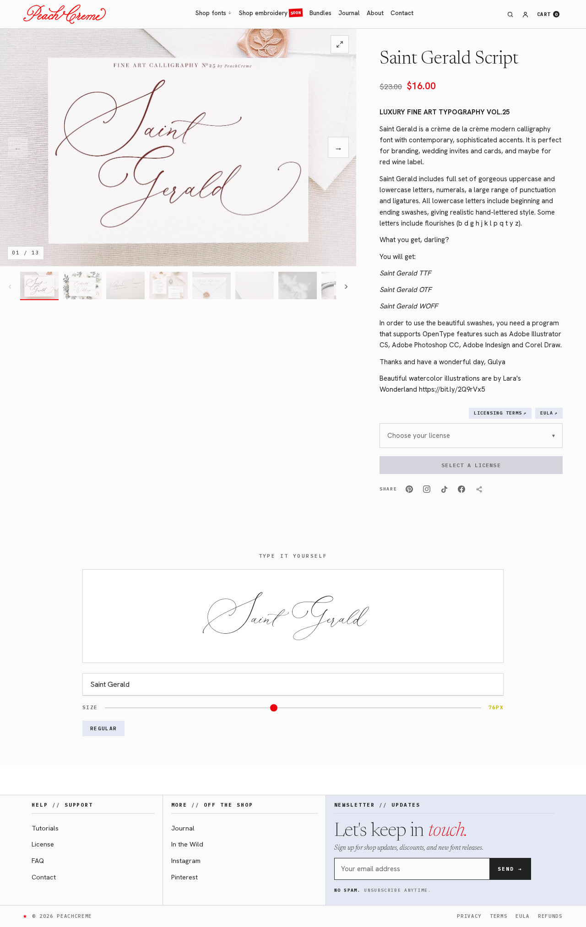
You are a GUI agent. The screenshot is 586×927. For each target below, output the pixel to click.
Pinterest (184, 877)
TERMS (498, 916)
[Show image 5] (211, 286)
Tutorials (45, 828)
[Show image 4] (168, 286)
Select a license (470, 465)
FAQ (38, 860)
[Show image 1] (39, 286)
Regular (103, 728)
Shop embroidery (270, 13)
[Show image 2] (82, 286)
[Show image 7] (297, 286)
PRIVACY (469, 916)
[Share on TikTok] (444, 489)
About (375, 13)
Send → (510, 869)
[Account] (525, 14)
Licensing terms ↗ (500, 413)
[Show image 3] (125, 286)
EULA (522, 916)
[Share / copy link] (479, 489)
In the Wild (187, 844)
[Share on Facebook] (461, 489)
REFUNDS (550, 916)
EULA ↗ (549, 413)
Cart (547, 14)
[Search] (510, 14)
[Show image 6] (254, 286)
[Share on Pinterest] (409, 489)
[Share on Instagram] (426, 489)
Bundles (320, 13)
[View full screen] (340, 44)
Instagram (186, 860)
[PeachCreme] (64, 14)
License (43, 844)
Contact (402, 13)
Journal (349, 13)
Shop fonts (213, 13)
